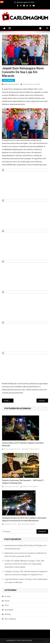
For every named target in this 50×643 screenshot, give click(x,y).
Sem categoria (8, 80)
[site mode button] (41, 28)
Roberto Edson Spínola (31, 84)
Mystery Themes (38, 640)
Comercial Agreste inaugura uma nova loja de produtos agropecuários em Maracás (43, 401)
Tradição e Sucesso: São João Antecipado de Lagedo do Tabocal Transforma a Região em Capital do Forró (26, 573)
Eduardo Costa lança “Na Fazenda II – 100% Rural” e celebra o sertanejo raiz (23, 481)
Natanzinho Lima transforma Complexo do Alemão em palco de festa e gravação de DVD (26, 554)
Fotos (7, 605)
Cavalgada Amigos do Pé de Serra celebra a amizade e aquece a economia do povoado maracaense (24, 519)
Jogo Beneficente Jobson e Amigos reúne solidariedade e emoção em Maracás (26, 580)
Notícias (8, 614)
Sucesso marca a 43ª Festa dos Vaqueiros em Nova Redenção (22, 444)
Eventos (8, 596)
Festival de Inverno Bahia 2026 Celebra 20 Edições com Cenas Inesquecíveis (25, 547)
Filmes (7, 601)
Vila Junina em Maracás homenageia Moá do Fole (9, 401)
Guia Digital (9, 610)
